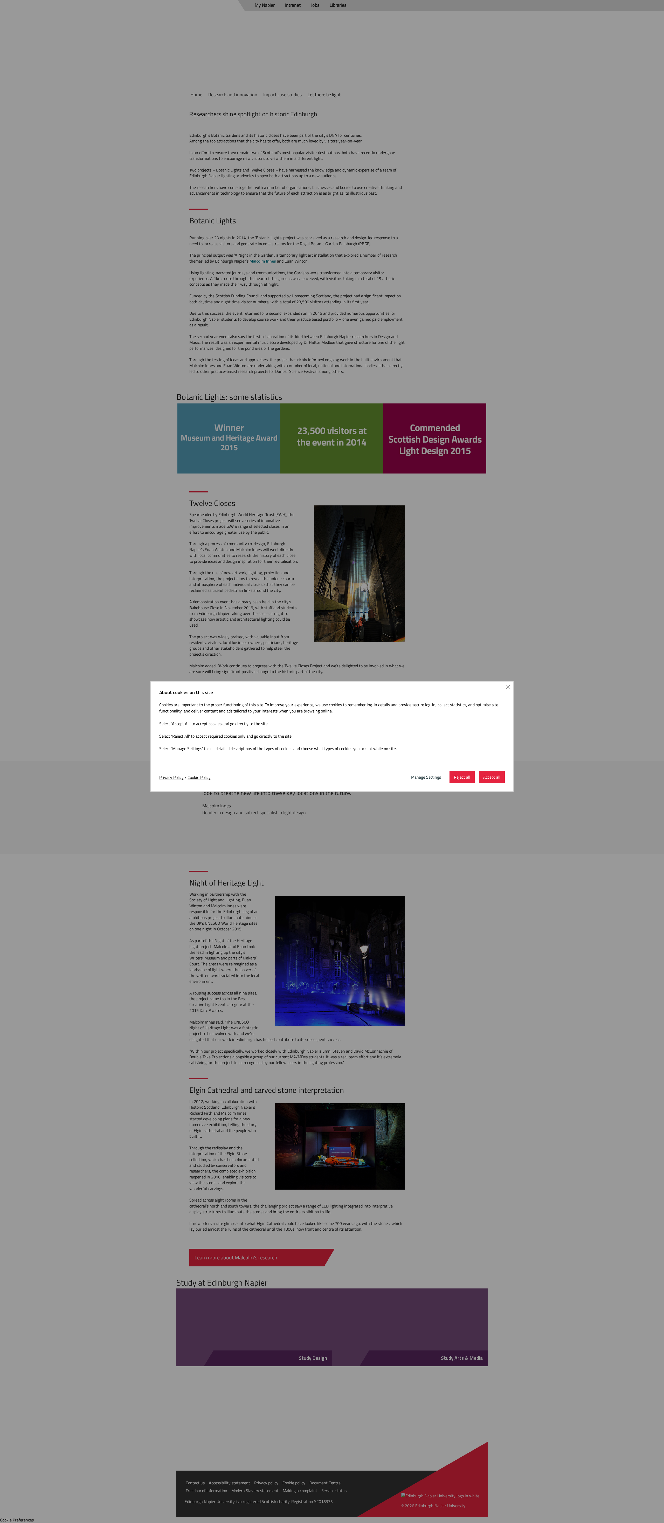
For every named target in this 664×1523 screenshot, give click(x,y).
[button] (508, 686)
